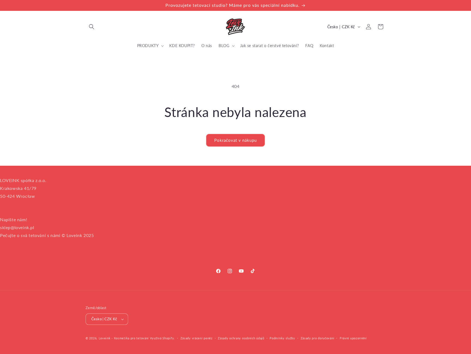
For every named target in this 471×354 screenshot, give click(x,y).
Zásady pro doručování (317, 338)
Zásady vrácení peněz (196, 338)
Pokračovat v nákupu (235, 140)
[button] (92, 27)
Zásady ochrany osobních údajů (241, 338)
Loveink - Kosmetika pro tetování (124, 338)
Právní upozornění (353, 338)
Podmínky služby (282, 338)
